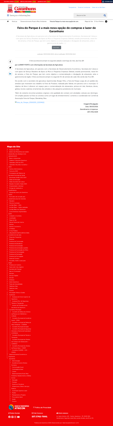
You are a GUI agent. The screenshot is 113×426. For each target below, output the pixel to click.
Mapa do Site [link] (44, 1)
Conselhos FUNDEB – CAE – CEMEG (19, 351)
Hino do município (14, 203)
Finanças (14, 382)
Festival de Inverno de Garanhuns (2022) (18, 193)
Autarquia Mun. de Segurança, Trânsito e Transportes (20, 302)
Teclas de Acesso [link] (29, 1)
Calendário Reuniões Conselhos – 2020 (18, 166)
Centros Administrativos (15, 169)
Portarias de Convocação (16, 241)
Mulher (14, 392)
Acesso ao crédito (14, 149)
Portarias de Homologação (16, 252)
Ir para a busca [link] (12, 1)
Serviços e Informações (20, 15)
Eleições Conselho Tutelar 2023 (18, 184)
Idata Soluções (67, 423)
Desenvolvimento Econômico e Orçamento (18, 355)
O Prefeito (12, 228)
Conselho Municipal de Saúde (20, 326)
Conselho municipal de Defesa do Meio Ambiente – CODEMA (21, 323)
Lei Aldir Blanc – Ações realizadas (18, 207)
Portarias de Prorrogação (16, 256)
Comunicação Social (17, 367)
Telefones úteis (13, 288)
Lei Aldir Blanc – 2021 (15, 205)
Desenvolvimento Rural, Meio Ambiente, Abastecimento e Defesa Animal (21, 376)
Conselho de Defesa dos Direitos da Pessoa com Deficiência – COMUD (20, 314)
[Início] (8, 21)
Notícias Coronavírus (15, 226)
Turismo (11, 290)
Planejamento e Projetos (19, 395)
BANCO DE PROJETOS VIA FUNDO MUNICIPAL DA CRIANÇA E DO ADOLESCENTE (19, 154)
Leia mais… (56, 47)
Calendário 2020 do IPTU (16, 162)
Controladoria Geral (17, 369)
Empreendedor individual (16, 186)
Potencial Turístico (14, 258)
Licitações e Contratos (15, 216)
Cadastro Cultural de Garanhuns (18, 160)
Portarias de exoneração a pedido (18, 248)
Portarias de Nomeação (15, 254)
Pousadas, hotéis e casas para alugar (17, 261)
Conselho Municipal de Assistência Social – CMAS (21, 319)
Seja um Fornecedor (15, 271)
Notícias (14, 21)
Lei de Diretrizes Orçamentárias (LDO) (18, 212)
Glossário (11, 201)
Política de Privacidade (43, 407)
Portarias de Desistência (15, 243)
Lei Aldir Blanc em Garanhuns (17, 209)
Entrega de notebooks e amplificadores (16, 189)
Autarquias (12, 294)
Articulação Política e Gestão (17, 292)
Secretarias (12, 358)
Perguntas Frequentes (15, 237)
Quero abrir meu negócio (16, 267)
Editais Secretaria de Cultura (17, 181)
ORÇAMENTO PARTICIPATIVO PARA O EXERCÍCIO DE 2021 (19, 234)
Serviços (11, 273)
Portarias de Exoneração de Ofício (18, 250)
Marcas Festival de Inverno (16, 222)
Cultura (14, 371)
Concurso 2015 (13, 171)
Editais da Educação (14, 179)
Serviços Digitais (13, 275)
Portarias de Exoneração (16, 245)
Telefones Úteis (13, 286)
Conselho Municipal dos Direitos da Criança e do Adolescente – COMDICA (20, 341)
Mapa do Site (89, 21)
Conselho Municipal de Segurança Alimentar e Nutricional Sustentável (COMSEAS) (21, 331)
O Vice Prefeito (99, 21)
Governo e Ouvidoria (18, 384)
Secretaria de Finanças (15, 269)
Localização (12, 218)
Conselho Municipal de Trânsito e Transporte (21, 336)
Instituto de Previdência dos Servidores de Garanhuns (19, 306)
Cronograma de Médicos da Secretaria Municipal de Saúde (17, 174)
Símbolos (11, 280)
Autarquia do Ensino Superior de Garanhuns (20, 298)
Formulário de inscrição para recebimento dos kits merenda (17, 197)
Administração (16, 361)
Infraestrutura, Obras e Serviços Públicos (20, 387)
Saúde (13, 399)
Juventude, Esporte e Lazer (19, 390)
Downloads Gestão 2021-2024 (17, 177)
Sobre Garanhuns (14, 282)
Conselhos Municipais (15, 309)
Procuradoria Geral (17, 397)
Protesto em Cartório (15, 265)
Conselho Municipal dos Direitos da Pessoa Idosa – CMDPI (20, 347)
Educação (14, 380)
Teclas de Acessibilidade (15, 284)
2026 (49, 423)
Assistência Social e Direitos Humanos (19, 364)
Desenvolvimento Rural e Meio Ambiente (33, 21)
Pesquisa (11, 239)
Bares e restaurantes (14, 158)
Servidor (11, 277)
